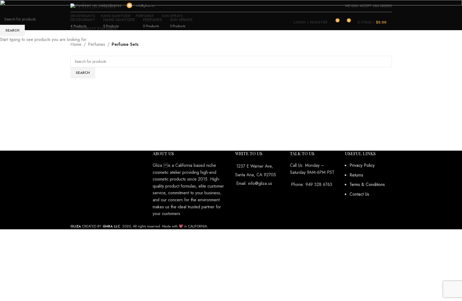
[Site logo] (231, 22)
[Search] (392, 22)
